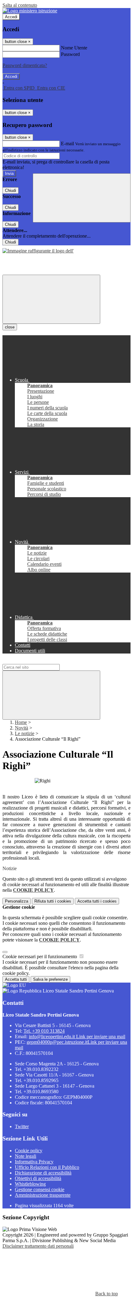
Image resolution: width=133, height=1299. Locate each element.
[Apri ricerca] (82, 197)
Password (70, 54)
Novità (21, 727)
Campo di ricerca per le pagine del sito (39, 661)
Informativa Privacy (34, 1161)
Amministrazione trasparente (43, 1195)
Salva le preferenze (50, 979)
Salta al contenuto (19, 5)
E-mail (67, 143)
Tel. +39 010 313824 (44, 1031)
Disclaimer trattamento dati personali (38, 1246)
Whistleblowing (30, 1184)
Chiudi (10, 190)
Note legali (25, 1156)
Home (21, 722)
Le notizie (24, 733)
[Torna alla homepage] (38, 250)
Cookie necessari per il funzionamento (40, 956)
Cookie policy (28, 1150)
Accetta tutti (97, 901)
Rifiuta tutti (52, 901)
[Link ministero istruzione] (29, 10)
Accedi (11, 17)
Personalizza (16, 901)
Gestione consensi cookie (39, 1189)
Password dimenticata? (24, 65)
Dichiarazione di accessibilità (43, 1172)
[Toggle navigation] (51, 299)
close (10, 327)
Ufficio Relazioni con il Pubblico (47, 1167)
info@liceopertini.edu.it (77, 1036)
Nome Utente (74, 47)
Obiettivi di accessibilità (38, 1178)
